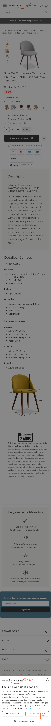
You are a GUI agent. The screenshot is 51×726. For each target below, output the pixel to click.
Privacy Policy (34, 708)
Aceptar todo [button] (13, 713)
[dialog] (25, 701)
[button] (25, 721)
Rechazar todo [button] (37, 713)
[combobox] (47, 679)
